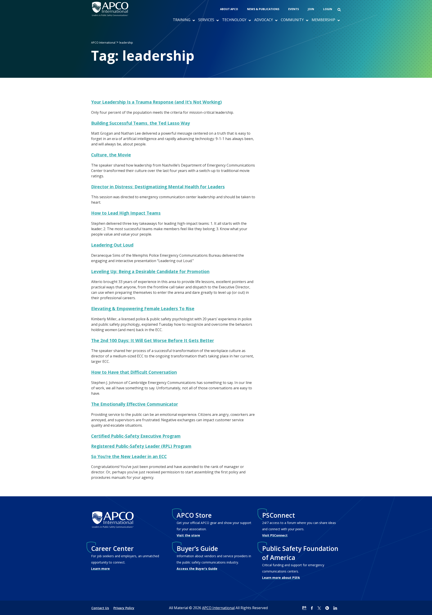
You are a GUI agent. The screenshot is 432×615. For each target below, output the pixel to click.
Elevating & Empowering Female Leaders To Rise (142, 308)
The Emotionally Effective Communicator (134, 404)
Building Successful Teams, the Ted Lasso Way (140, 123)
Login (327, 9)
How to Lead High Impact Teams (126, 213)
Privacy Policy (123, 608)
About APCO (229, 9)
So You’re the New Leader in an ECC (129, 456)
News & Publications (263, 9)
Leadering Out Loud (112, 245)
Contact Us (100, 608)
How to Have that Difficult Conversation (134, 372)
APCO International (218, 607)
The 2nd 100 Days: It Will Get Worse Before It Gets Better (152, 340)
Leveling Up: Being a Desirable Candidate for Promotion (150, 271)
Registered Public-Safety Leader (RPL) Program (141, 446)
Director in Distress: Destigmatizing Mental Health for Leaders (158, 187)
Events (293, 9)
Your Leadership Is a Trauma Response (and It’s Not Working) (156, 102)
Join (311, 9)
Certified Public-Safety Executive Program (136, 436)
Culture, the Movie (111, 155)
